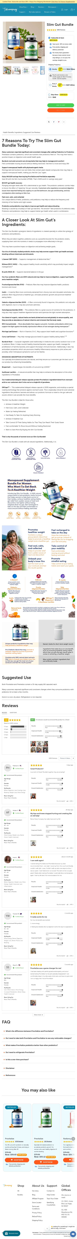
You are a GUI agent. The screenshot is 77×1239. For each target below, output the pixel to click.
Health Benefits (8, 132)
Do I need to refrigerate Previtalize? (20, 1052)
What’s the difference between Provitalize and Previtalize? (30, 1031)
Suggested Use (28, 132)
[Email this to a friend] (64, 122)
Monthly (54, 69)
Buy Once (54, 94)
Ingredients (18, 132)
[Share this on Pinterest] (59, 122)
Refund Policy (37, 1216)
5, (65, 336)
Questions (13, 712)
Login (66, 10)
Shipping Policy (37, 1220)
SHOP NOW (18, 1160)
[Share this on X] (49, 122)
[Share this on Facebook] (54, 122)
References (10, 1075)
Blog (33, 1195)
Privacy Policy (37, 1213)
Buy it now (61, 110)
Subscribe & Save (57, 38)
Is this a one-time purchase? (17, 1060)
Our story (35, 1191)
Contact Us (50, 1191)
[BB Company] (9, 9)
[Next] (43, 42)
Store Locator (36, 1202)
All (18, 1191)
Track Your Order (52, 1198)
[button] (23, 7)
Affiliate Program (38, 1198)
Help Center (51, 1195)
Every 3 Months (54, 85)
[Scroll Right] (73, 1139)
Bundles (20, 1195)
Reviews (37, 132)
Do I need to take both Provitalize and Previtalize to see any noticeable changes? (39, 1038)
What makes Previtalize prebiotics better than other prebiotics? (32, 1045)
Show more (37, 1015)
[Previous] (4, 42)
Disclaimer (10, 1068)
